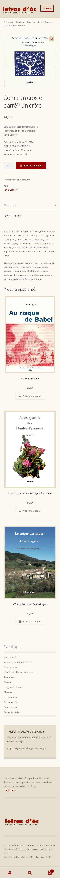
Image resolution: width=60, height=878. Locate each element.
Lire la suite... (10, 790)
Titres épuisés (11, 712)
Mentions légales (25, 849)
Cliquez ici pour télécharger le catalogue (26, 748)
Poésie (7, 682)
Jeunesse (9, 677)
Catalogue (20, 22)
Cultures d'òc (11, 702)
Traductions (10, 667)
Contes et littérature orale (18, 672)
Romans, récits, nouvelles (18, 662)
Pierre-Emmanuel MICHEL (41, 857)
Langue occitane (34, 22)
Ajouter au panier (33, 165)
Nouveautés (10, 657)
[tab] (30, 205)
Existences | (26, 857)
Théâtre (8, 692)
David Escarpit (11, 189)
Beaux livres (10, 707)
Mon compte (10, 873)
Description (10, 205)
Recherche (30, 873)
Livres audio (10, 697)
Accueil (10, 22)
